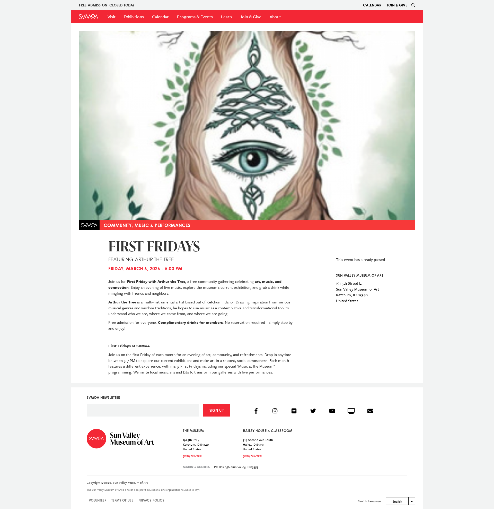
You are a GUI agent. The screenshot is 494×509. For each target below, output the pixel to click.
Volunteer (97, 500)
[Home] (88, 16)
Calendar (372, 5)
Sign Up (216, 410)
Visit (112, 16)
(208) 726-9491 (192, 456)
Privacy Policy (151, 500)
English (397, 501)
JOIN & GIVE (396, 5)
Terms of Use (122, 500)
